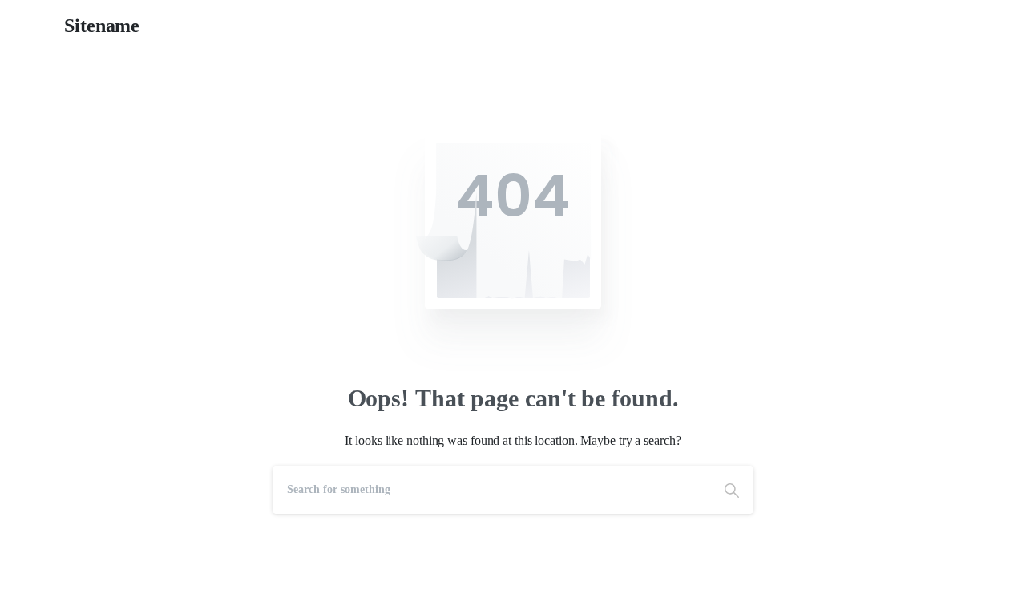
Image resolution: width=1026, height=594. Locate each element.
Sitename (101, 25)
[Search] (731, 490)
